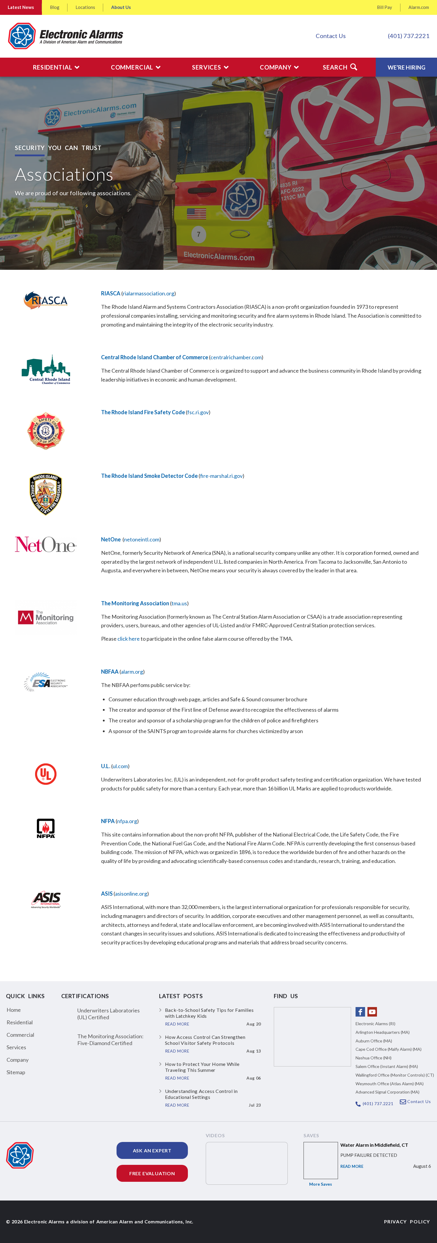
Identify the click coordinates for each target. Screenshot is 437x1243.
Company (18, 1059)
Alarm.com (418, 7)
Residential (20, 1022)
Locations (85, 7)
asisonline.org (131, 893)
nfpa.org (127, 821)
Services (16, 1047)
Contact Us (331, 35)
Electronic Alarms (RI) (375, 1023)
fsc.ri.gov (198, 412)
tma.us (179, 603)
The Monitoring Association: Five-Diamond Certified (110, 1039)
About (121, 7)
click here (128, 638)
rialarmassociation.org (148, 293)
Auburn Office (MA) (374, 1040)
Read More (351, 1166)
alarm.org (132, 671)
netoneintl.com (141, 539)
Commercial (20, 1034)
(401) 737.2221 (409, 35)
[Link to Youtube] (372, 1012)
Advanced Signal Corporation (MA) (387, 1091)
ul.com (120, 766)
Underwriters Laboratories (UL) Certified (108, 1013)
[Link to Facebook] (360, 1012)
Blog (54, 7)
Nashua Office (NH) (374, 1057)
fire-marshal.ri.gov (221, 475)
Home (14, 1009)
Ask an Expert (152, 1150)
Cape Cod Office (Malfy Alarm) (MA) (389, 1049)
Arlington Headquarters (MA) (383, 1032)
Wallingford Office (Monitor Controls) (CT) (395, 1074)
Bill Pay (384, 7)
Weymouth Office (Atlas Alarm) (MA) (390, 1083)
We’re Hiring (406, 67)
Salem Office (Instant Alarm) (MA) (387, 1066)
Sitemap (16, 1072)
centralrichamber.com (236, 357)
